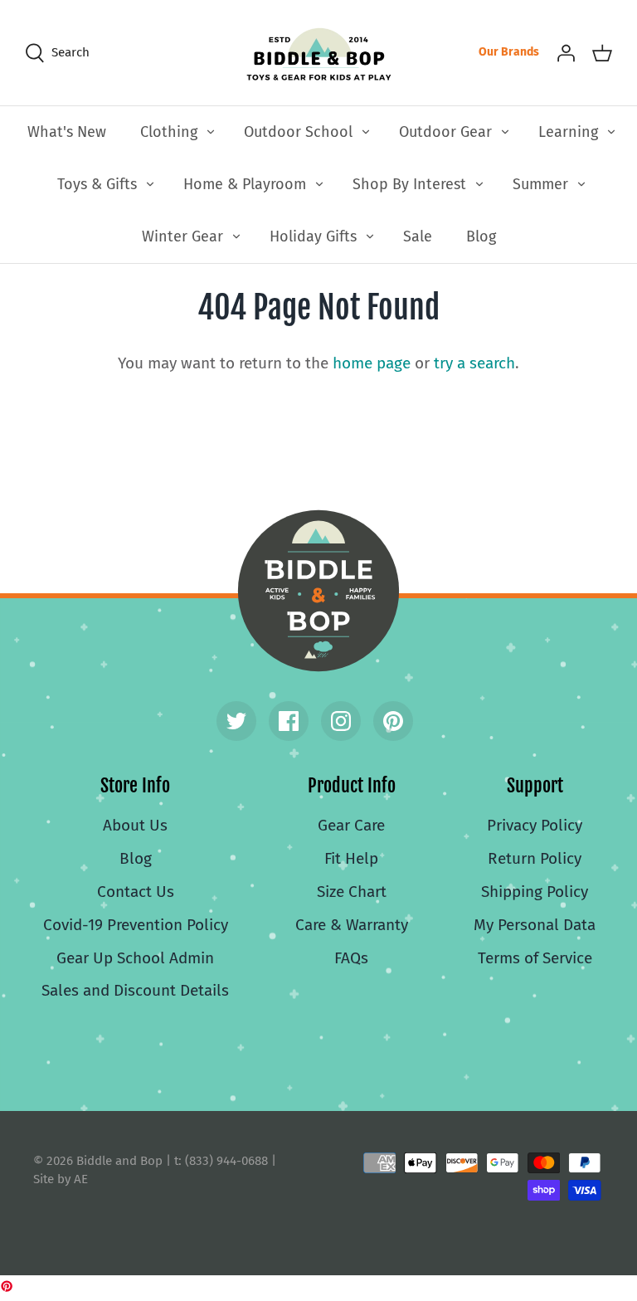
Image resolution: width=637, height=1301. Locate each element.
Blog (481, 236)
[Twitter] (236, 721)
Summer (540, 184)
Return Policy (534, 858)
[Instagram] (341, 721)
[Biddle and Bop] (319, 53)
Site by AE (60, 1179)
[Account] (566, 52)
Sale (417, 236)
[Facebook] (289, 721)
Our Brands (509, 52)
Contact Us (135, 891)
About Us (135, 825)
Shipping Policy (534, 891)
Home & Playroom (244, 184)
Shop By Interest (409, 184)
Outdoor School (298, 132)
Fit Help (351, 858)
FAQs (351, 957)
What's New (66, 132)
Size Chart (352, 891)
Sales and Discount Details (135, 990)
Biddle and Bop (318, 591)
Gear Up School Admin (135, 957)
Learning (568, 132)
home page (372, 363)
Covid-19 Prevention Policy (135, 924)
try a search (474, 363)
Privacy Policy (534, 825)
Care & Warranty (351, 924)
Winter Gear (182, 236)
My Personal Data (535, 924)
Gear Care (351, 825)
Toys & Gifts (97, 184)
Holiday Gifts (313, 236)
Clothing (168, 132)
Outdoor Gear (445, 132)
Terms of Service (535, 957)
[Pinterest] (393, 721)
